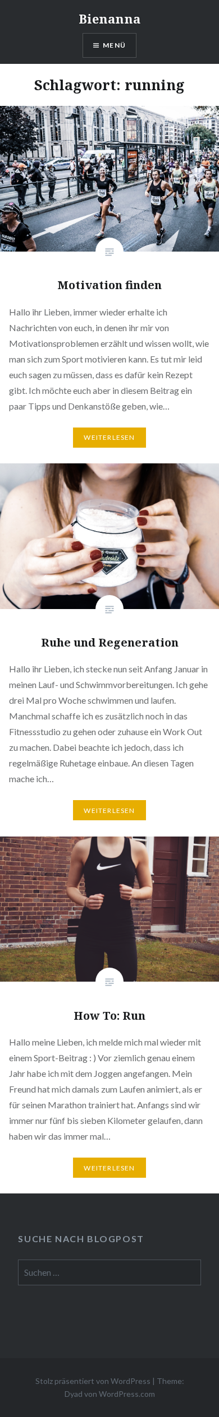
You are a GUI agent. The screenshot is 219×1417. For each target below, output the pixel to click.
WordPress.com (127, 1394)
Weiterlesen (109, 437)
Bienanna (109, 18)
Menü (114, 45)
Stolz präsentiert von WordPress (92, 1381)
